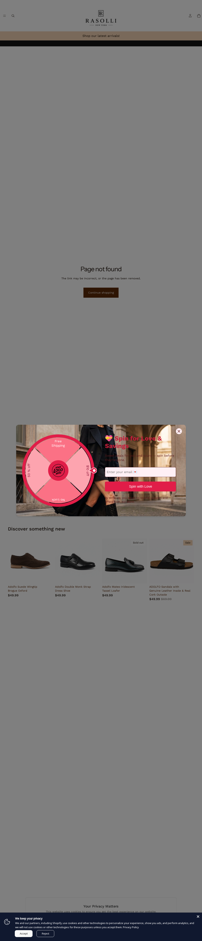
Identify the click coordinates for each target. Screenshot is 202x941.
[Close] (198, 917)
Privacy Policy (131, 927)
